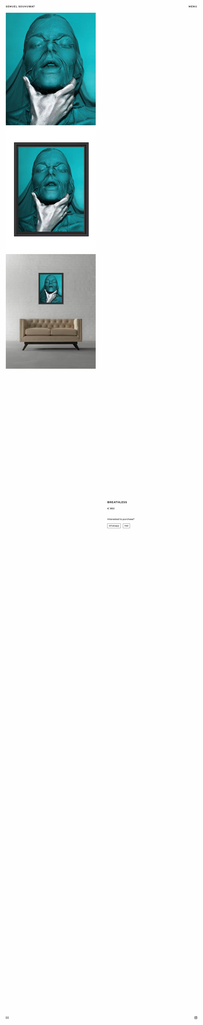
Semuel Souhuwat (20, 6)
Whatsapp (114, 526)
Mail (126, 526)
